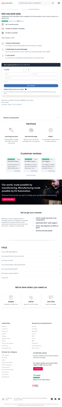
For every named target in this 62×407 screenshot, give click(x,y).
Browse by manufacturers (13, 9)
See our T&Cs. (29, 100)
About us (4, 326)
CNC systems (5, 355)
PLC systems (5, 372)
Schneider (34, 329)
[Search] (53, 3)
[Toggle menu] (58, 3)
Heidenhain (24, 9)
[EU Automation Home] (7, 3)
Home (3, 9)
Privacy (4, 341)
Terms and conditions (7, 343)
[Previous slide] (4, 165)
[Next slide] (58, 165)
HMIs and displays (7, 365)
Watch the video (8, 199)
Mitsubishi (34, 331)
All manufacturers (36, 345)
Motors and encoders (8, 369)
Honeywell (35, 343)
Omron (34, 333)
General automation (7, 362)
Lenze (33, 338)
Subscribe (38, 368)
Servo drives (5, 374)
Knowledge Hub (6, 348)
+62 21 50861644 (17, 104)
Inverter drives (6, 367)
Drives (3, 360)
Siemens (34, 326)
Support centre (6, 338)
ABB (33, 336)
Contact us (5, 329)
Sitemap (4, 336)
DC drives (4, 357)
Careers (4, 333)
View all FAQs (5, 277)
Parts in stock (35, 348)
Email (9, 104)
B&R (33, 341)
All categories (5, 377)
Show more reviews (31, 175)
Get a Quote (31, 86)
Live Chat (4, 104)
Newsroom (5, 331)
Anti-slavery (5, 345)
